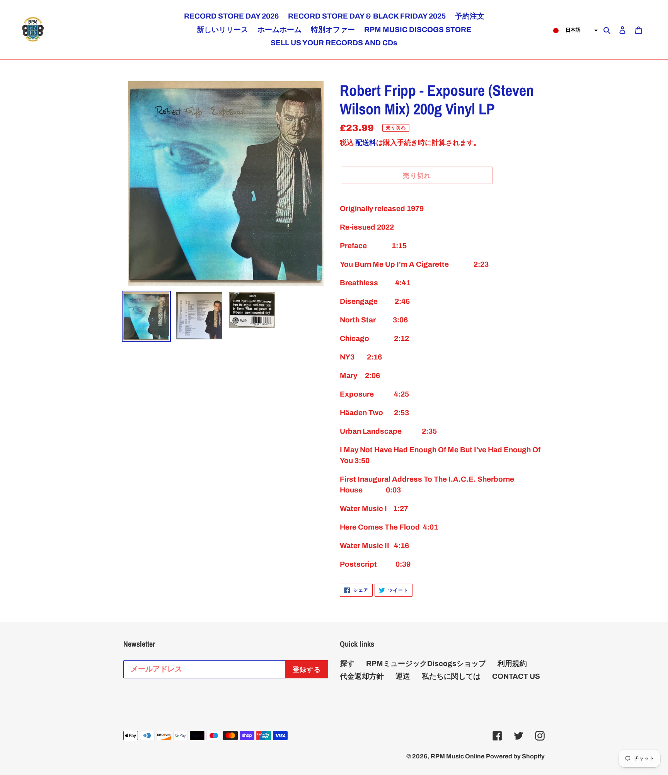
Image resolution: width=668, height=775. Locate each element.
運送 (402, 676)
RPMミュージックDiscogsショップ (426, 663)
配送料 (365, 142)
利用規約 (512, 663)
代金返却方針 (362, 676)
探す (347, 663)
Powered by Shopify (515, 756)
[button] (573, 30)
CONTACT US (516, 676)
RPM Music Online (457, 756)
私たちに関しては (451, 676)
